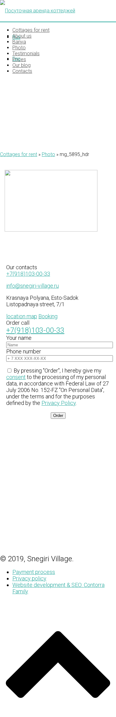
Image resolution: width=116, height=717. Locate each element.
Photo (19, 48)
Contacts (22, 71)
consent (16, 377)
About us (22, 36)
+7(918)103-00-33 (28, 273)
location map (21, 316)
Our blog (21, 65)
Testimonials (26, 53)
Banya (19, 42)
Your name (19, 338)
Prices (19, 59)
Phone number (23, 351)
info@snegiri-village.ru (32, 285)
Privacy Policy (58, 403)
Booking (48, 316)
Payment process (33, 572)
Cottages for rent (30, 30)
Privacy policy (29, 578)
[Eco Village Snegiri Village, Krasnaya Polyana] (58, 11)
